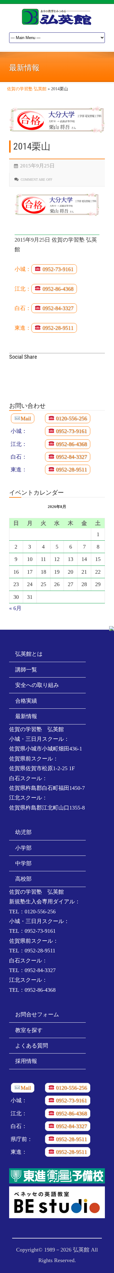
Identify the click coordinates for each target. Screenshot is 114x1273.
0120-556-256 (70, 418)
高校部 (23, 879)
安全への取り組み (37, 685)
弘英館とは (29, 654)
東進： (23, 328)
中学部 (23, 863)
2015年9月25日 (37, 166)
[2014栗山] (57, 119)
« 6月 (15, 608)
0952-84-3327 (57, 308)
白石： (23, 308)
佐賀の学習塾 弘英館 (27, 89)
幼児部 (23, 832)
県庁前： (22, 1139)
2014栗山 (31, 146)
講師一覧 (26, 670)
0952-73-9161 (57, 269)
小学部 (23, 848)
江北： (23, 289)
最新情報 (26, 716)
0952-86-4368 (57, 289)
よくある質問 (31, 1046)
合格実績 (26, 701)
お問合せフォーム (37, 1014)
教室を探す (29, 1030)
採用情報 (26, 1061)
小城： (23, 269)
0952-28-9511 (57, 328)
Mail (26, 418)
